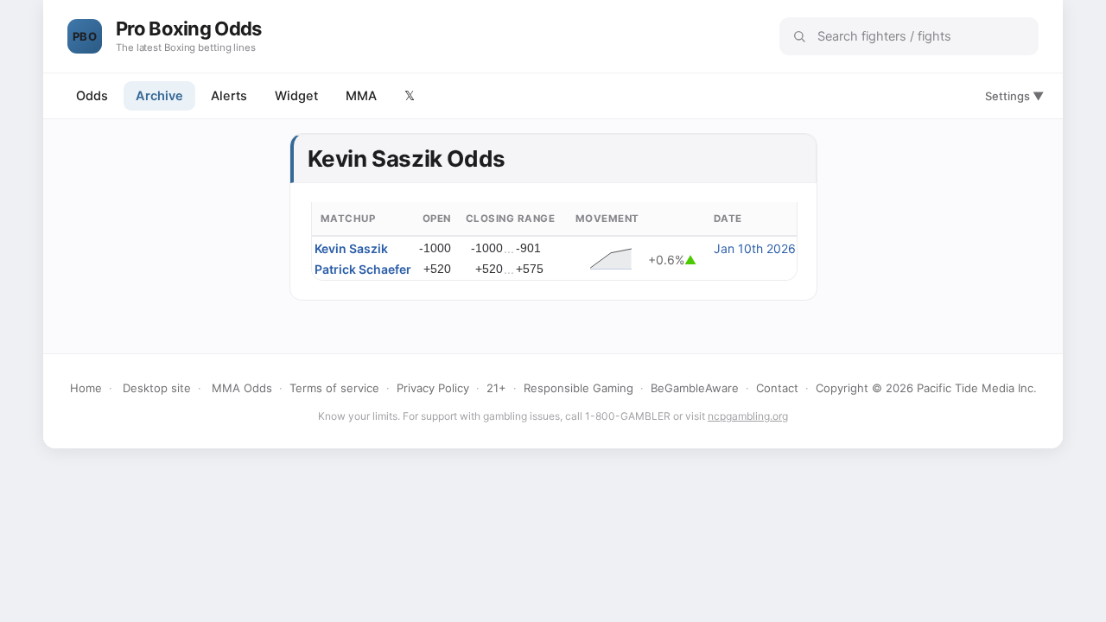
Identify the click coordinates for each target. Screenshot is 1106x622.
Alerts (229, 96)
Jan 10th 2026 (755, 248)
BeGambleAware (695, 388)
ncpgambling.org (748, 415)
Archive (159, 96)
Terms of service (334, 388)
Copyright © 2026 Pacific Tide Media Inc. (926, 388)
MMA (361, 96)
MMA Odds (242, 388)
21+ (496, 388)
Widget (296, 96)
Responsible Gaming (578, 388)
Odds (92, 96)
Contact (777, 388)
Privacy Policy (433, 388)
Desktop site (157, 388)
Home (86, 388)
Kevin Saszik (351, 248)
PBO (85, 36)
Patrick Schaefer (363, 269)
